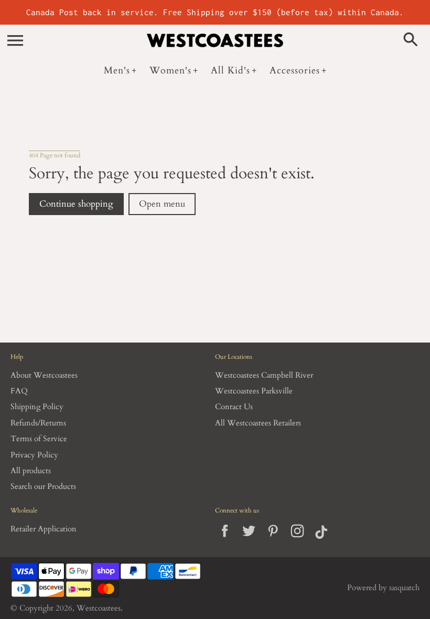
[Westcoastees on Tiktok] (321, 539)
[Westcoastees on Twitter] (249, 539)
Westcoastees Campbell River (264, 375)
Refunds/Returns (38, 423)
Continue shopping (76, 204)
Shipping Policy (36, 406)
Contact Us (234, 406)
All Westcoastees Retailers (258, 423)
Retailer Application (43, 529)
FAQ (19, 391)
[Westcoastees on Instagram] (297, 539)
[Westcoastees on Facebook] (224, 539)
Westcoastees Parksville (254, 391)
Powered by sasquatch (383, 587)
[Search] (413, 40)
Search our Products (43, 486)
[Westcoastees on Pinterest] (273, 539)
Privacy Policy (34, 455)
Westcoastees (99, 608)
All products (30, 470)
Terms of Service (38, 438)
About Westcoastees (44, 375)
